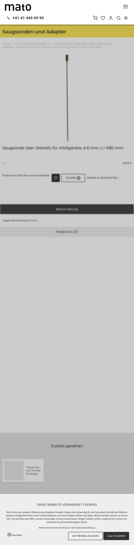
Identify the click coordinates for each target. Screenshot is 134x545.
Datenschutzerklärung (85, 528)
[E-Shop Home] (18, 7)
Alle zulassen (116, 536)
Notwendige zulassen (86, 536)
